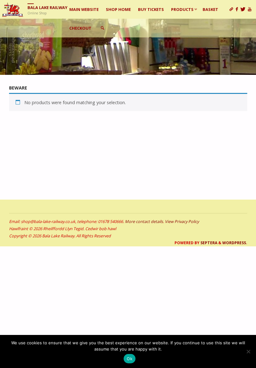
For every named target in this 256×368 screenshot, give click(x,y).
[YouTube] (251, 9)
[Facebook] (238, 9)
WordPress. (234, 242)
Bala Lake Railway (47, 7)
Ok (129, 358)
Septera (208, 242)
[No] (248, 351)
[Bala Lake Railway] (12, 9)
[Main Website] (232, 9)
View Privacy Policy (182, 221)
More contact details (144, 221)
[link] (102, 28)
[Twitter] (244, 9)
